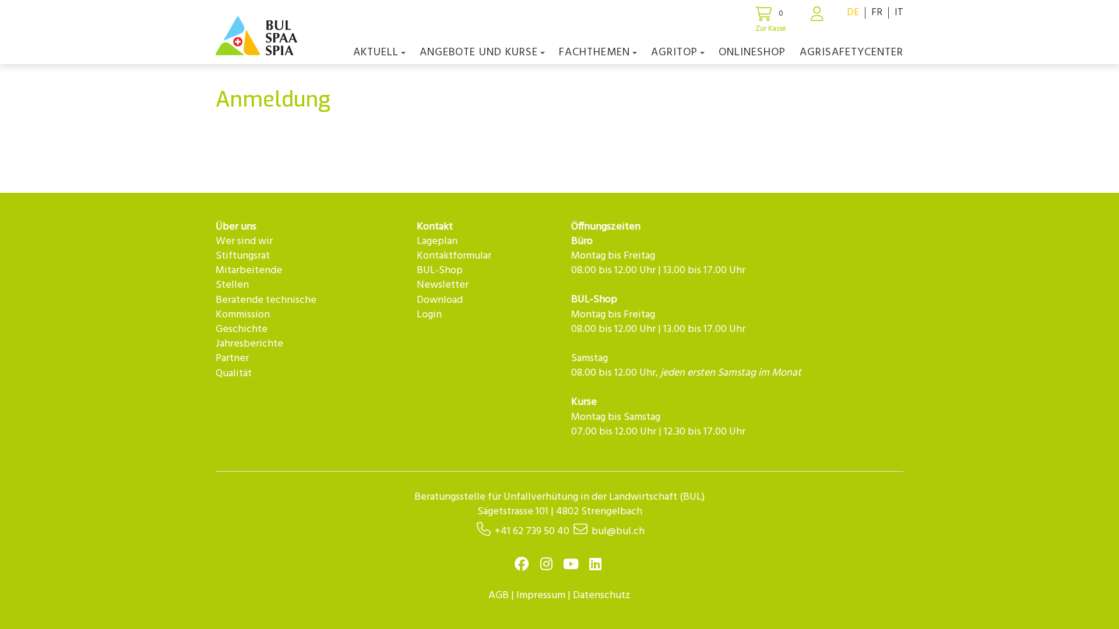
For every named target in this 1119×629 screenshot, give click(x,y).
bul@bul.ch (618, 531)
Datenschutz (602, 595)
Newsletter (443, 285)
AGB (498, 595)
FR (876, 12)
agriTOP (674, 52)
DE (853, 12)
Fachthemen (594, 52)
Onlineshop (752, 52)
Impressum (540, 595)
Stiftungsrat (243, 256)
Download (440, 300)
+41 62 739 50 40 (532, 531)
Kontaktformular (454, 256)
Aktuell (376, 52)
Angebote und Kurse (479, 52)
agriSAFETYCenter (851, 52)
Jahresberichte (249, 343)
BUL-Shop (440, 270)
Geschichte (242, 329)
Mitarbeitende (249, 270)
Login (429, 314)
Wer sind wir (244, 241)
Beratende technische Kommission (266, 307)
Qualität (234, 373)
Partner (232, 358)
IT (899, 12)
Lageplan (437, 241)
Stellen (232, 285)
